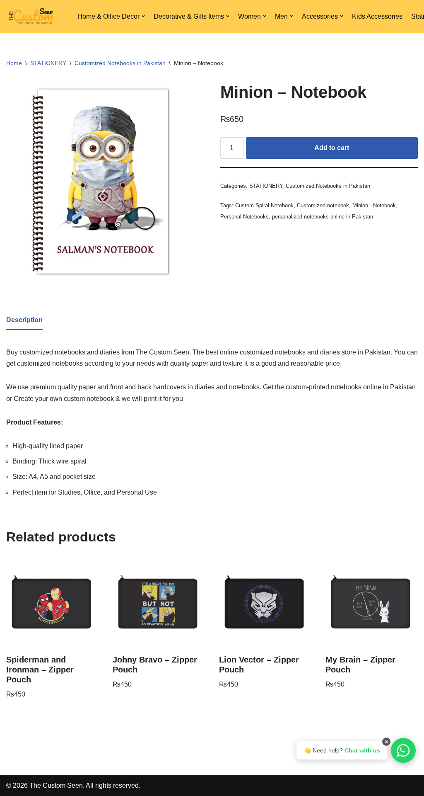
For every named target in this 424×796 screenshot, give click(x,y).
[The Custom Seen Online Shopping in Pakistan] (31, 16)
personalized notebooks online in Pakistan (322, 217)
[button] (143, 16)
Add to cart (331, 147)
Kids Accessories (377, 16)
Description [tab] (24, 319)
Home (14, 63)
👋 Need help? (342, 750)
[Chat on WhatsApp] (403, 750)
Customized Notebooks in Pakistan (120, 63)
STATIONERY (48, 63)
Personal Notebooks (244, 217)
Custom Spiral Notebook (264, 205)
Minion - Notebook (374, 205)
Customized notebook (323, 205)
